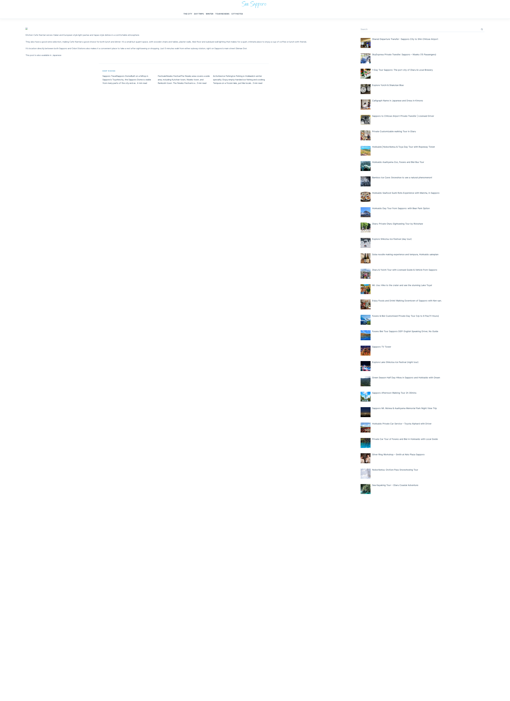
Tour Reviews (222, 14)
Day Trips (199, 14)
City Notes (237, 14)
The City (187, 14)
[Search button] (481, 29)
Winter (209, 14)
